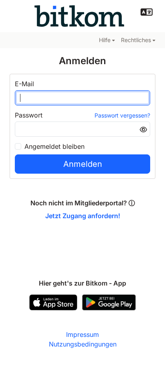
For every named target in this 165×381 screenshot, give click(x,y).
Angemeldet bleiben (54, 146)
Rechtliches (136, 39)
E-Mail (24, 84)
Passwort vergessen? (122, 115)
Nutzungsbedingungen (83, 344)
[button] (147, 12)
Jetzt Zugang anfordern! (82, 216)
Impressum (82, 334)
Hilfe (105, 39)
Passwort (28, 115)
